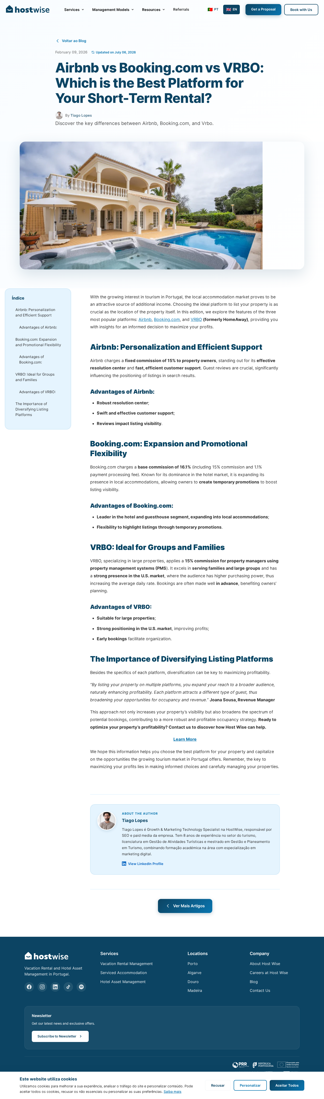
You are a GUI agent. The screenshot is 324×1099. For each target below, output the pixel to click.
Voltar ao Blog (74, 40)
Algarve (194, 972)
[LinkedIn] (55, 987)
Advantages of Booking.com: (31, 359)
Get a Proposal (263, 9)
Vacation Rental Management (126, 963)
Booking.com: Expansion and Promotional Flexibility (38, 342)
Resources (151, 9)
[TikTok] (68, 987)
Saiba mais (172, 1091)
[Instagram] (42, 987)
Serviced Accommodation (123, 972)
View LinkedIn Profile (145, 864)
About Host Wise (265, 963)
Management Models (110, 9)
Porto (193, 963)
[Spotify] (81, 987)
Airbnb (145, 319)
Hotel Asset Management (123, 981)
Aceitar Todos (287, 1085)
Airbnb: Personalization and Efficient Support (35, 312)
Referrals (181, 9)
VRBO (196, 319)
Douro (193, 981)
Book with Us (301, 10)
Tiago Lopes (81, 115)
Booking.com (167, 319)
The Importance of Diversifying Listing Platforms (31, 409)
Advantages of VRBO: (37, 391)
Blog (254, 981)
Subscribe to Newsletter (56, 1036)
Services (71, 9)
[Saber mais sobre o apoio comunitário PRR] (266, 1064)
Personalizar (250, 1085)
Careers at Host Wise (269, 972)
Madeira (195, 990)
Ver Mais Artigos (189, 905)
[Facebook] (29, 987)
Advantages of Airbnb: (38, 327)
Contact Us (260, 990)
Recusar (218, 1085)
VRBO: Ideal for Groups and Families (35, 377)
